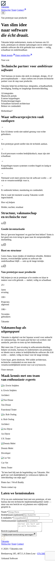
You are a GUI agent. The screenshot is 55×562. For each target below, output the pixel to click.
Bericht (9, 531)
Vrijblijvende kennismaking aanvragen (17, 535)
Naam (4, 512)
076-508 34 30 (43, 553)
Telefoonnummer (14, 521)
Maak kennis (7, 55)
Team (13, 10)
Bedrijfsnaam (12, 515)
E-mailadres (7, 518)
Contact (20, 10)
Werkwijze (6, 10)
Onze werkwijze (22, 55)
